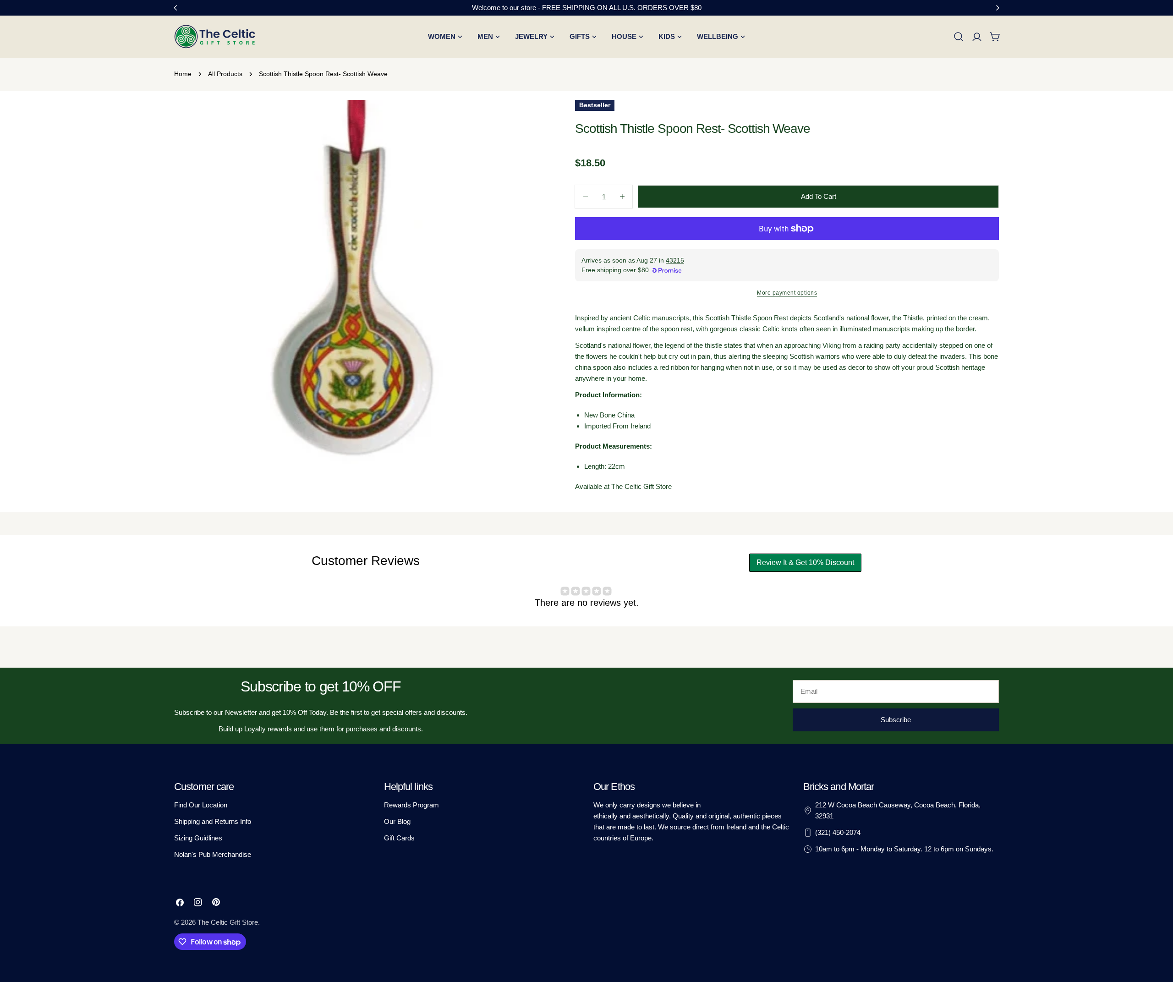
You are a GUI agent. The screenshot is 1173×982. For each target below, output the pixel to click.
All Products (225, 74)
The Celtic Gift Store (227, 922)
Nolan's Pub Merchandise (212, 854)
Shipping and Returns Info (212, 821)
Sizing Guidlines (198, 838)
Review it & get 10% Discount (805, 562)
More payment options (787, 293)
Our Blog (397, 821)
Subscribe (896, 720)
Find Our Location (200, 805)
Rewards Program (411, 805)
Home (183, 74)
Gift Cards (399, 838)
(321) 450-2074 (838, 832)
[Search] (958, 36)
